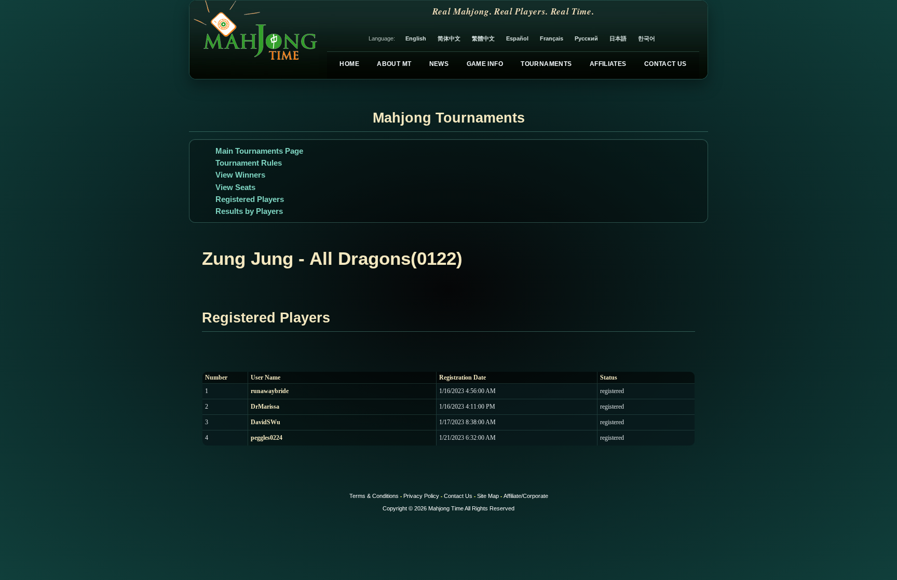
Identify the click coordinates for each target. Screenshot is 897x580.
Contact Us (665, 64)
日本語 (618, 38)
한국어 (646, 38)
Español (517, 38)
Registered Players (249, 199)
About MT (394, 64)
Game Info (485, 64)
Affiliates (608, 64)
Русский (586, 38)
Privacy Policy (421, 496)
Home (349, 64)
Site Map (488, 496)
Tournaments (546, 64)
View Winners (240, 174)
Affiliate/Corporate (526, 496)
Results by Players (249, 211)
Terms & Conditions (374, 496)
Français (551, 38)
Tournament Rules (248, 162)
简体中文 (449, 38)
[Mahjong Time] (254, 40)
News (438, 64)
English (415, 38)
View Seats (235, 187)
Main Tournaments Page (259, 150)
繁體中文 (483, 38)
